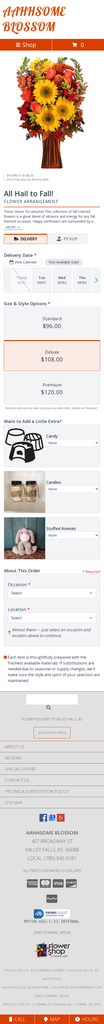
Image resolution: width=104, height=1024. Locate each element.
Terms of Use (88, 1004)
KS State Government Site (77, 987)
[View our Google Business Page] (52, 820)
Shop (29, 45)
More (11, 227)
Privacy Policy (17, 1004)
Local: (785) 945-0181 (52, 858)
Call (18, 1019)
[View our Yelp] (61, 820)
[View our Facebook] (43, 820)
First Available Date (64, 262)
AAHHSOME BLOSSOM (33, 19)
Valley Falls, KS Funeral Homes (35, 970)
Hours (89, 1019)
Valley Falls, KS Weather (25, 987)
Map (54, 1019)
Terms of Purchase (53, 1004)
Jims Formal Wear (52, 932)
